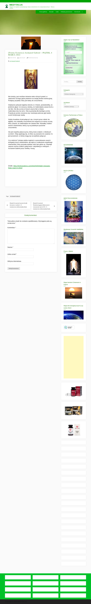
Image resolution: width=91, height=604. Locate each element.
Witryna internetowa (14, 261)
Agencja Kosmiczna (72, 63)
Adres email (12, 254)
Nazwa (10, 247)
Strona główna (43, 12)
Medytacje (69, 58)
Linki (57, 12)
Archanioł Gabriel (15, 61)
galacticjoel (22, 57)
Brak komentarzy (33, 58)
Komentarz (11, 227)
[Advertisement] (74, 357)
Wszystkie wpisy (71, 57)
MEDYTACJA (16, 5)
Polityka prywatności (66, 12)
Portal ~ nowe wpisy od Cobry (72, 60)
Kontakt (51, 12)
